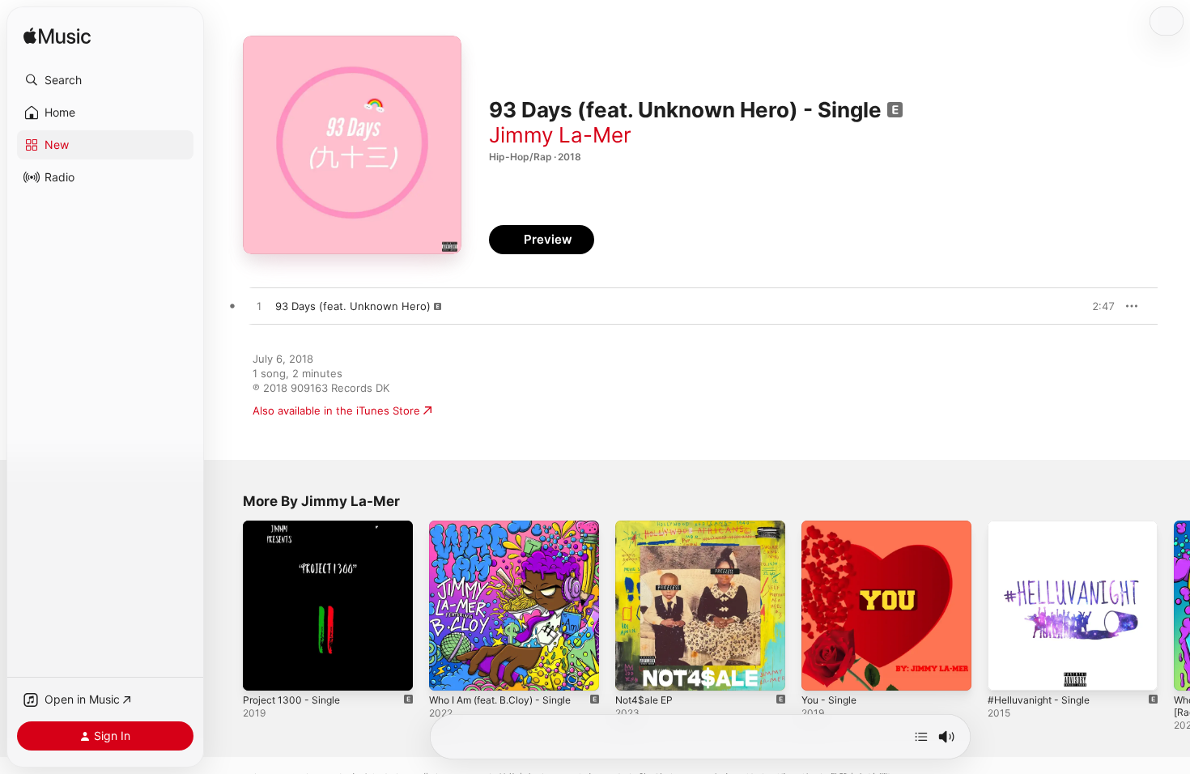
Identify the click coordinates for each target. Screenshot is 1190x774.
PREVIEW (1097, 306)
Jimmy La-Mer (560, 134)
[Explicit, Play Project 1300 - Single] (263, 670)
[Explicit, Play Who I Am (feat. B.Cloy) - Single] (449, 670)
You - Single (832, 527)
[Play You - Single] (822, 670)
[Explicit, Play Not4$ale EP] (635, 670)
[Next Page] (1173, 606)
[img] (57, 37)
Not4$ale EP (646, 527)
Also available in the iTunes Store (336, 410)
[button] (105, 80)
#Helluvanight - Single (1043, 527)
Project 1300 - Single (295, 527)
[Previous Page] (226, 606)
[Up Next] (921, 736)
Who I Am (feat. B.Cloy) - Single (509, 527)
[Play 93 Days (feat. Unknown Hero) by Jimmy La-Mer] (259, 307)
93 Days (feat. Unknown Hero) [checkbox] (353, 306)
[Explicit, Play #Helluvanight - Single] (1008, 670)
